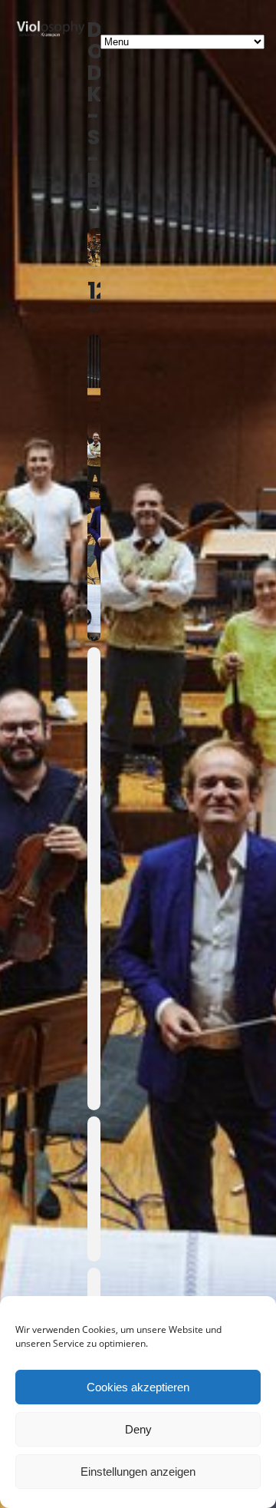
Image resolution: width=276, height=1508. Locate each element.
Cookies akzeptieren (138, 1387)
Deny (138, 1429)
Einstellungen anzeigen (138, 1471)
